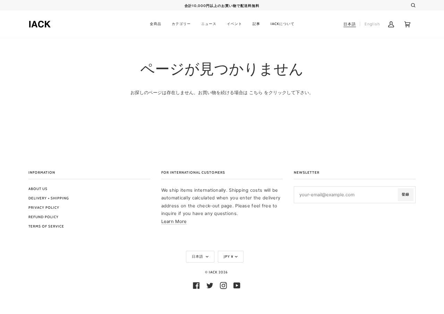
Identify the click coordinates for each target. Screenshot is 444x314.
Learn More (174, 221)
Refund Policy (43, 217)
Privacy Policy (43, 207)
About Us (38, 189)
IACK (213, 272)
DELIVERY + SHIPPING (48, 198)
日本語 (198, 256)
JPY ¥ (228, 256)
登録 (405, 194)
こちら (256, 92)
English (372, 24)
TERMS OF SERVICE (46, 226)
